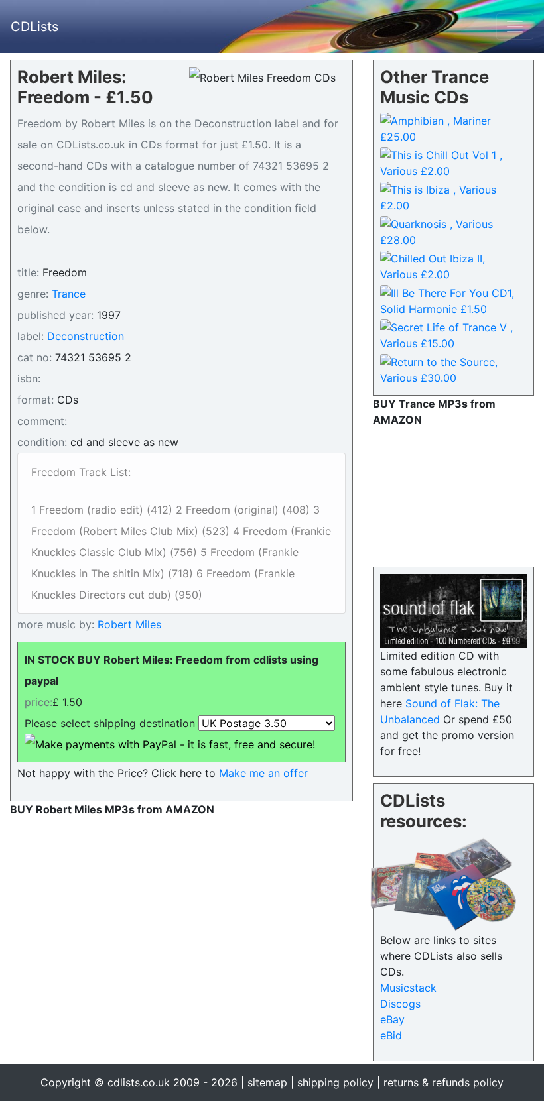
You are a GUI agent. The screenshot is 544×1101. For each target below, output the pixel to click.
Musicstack (408, 987)
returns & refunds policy (443, 1082)
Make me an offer (263, 773)
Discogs (400, 1003)
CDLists (34, 26)
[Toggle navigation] (514, 26)
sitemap (267, 1082)
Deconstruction (85, 336)
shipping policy (335, 1082)
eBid (391, 1035)
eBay (392, 1019)
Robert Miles (127, 624)
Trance (69, 293)
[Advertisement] (453, 494)
